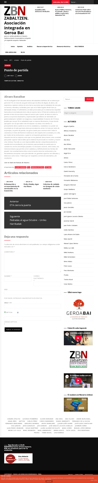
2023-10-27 (40, 7)
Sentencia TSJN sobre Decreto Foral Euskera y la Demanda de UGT (83, 11)
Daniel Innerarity (69, 171)
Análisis (29, 46)
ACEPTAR (49, 481)
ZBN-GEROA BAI (10, 52)
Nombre (8, 276)
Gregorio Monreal (70, 185)
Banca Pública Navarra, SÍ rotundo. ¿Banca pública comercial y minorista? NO (63, 12)
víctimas (48, 167)
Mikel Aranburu (69, 252)
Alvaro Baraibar (69, 135)
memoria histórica (37, 167)
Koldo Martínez (69, 230)
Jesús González (69, 207)
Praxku (66, 275)
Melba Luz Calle (69, 248)
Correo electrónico (38, 278)
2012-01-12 (29, 181)
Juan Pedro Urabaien (70, 225)
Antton (66, 158)
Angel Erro (67, 153)
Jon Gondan (67, 212)
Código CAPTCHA (10, 322)
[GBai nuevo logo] (79, 308)
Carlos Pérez (68, 162)
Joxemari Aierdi (69, 221)
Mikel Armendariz (69, 257)
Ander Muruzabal (69, 149)
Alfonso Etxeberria (70, 131)
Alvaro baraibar (20, 167)
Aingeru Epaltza (69, 126)
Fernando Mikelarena (71, 180)
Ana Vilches (67, 144)
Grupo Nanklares (69, 189)
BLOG (23, 52)
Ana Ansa (67, 140)
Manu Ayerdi (68, 239)
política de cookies (24, 479)
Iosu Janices (68, 203)
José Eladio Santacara (71, 198)
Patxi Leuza (67, 266)
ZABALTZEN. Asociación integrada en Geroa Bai (17, 25)
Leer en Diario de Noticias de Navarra (16, 162)
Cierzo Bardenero (70, 167)
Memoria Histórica (63, 46)
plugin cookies (94, 480)
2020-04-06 (48, 181)
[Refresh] (18, 312)
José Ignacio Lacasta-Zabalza (73, 216)
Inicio (13, 46)
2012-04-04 (9, 181)
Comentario (9, 252)
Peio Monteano (69, 270)
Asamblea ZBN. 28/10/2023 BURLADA (42, 10)
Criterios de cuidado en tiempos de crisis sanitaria (51, 186)
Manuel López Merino (71, 243)
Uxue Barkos (68, 284)
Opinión (20, 46)
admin (20, 76)
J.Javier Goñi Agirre (70, 194)
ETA (29, 167)
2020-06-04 (60, 7)
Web (5, 289)
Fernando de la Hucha (71, 176)
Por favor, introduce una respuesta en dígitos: (23, 298)
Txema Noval (68, 279)
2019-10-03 (81, 7)
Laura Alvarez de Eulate (71, 234)
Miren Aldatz (68, 261)
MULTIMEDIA (79, 46)
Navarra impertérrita (44, 46)
